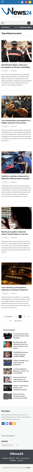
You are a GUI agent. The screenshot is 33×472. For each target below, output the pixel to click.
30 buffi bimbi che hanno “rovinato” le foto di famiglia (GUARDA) (20, 354)
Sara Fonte (14, 70)
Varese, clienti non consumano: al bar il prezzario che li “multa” (20, 396)
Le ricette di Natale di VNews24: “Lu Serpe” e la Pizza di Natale (21, 371)
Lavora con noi (25, 458)
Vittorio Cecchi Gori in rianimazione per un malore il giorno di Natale (21, 379)
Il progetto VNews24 (8, 458)
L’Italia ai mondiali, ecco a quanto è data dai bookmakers (21, 362)
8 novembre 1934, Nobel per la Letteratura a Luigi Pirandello (21, 336)
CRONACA (5, 70)
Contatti (20, 460)
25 (10, 321)
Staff (17, 458)
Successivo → (19, 321)
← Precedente (8, 316)
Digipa (28, 467)
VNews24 (16, 453)
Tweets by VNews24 (8, 436)
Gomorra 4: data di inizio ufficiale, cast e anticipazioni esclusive (20, 387)
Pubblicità (13, 460)
